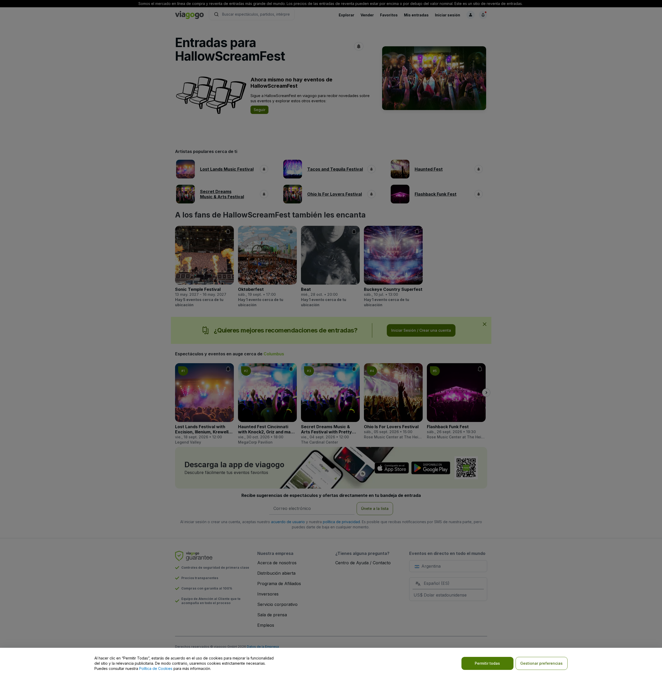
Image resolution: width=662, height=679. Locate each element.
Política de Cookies (155, 668)
